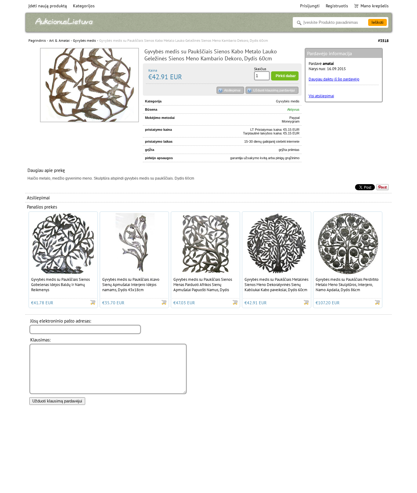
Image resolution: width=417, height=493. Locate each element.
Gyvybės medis (84, 40)
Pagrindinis (37, 40)
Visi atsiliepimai (321, 95)
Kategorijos (84, 6)
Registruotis (337, 6)
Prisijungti (310, 6)
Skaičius (260, 68)
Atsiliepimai (232, 90)
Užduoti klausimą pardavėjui (274, 90)
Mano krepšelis (375, 6)
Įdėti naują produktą (47, 6)
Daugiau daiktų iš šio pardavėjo (334, 79)
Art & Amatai (59, 40)
